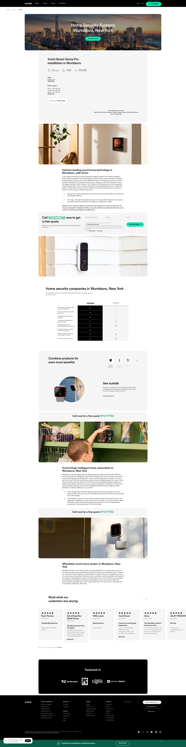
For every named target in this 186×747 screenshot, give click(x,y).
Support (88, 704)
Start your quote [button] (93, 38)
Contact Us (89, 706)
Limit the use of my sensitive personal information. (50, 732)
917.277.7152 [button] (51, 94)
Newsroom (108, 711)
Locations (8, 9)
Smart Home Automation (47, 713)
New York (14, 9)
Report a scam (151, 711)
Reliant (64, 718)
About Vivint (109, 704)
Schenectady (118, 114)
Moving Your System (91, 708)
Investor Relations (110, 720)
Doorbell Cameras (45, 708)
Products (45, 3)
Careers (108, 713)
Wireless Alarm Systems (46, 717)
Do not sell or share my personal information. (33, 732)
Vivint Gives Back (110, 715)
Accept (27, 740)
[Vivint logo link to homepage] (28, 3)
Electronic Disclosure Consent (93, 224)
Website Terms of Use (78, 731)
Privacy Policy (99, 230)
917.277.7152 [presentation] (154, 4)
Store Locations (109, 708)
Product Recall (63, 731)
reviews (52, 647)
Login (138, 3)
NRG (64, 720)
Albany (124, 112)
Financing (65, 706)
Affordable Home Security (47, 715)
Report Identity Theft (151, 706)
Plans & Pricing (62, 3)
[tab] (110, 360)
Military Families (90, 711)
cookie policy (15, 740)
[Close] (6, 740)
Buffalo (104, 112)
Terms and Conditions (47, 731)
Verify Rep (88, 713)
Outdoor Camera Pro (46, 711)
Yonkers (115, 112)
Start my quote (61, 100)
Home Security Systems (46, 704)
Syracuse (119, 112)
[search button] (142, 3)
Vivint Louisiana (66, 713)
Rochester (109, 112)
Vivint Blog (65, 704)
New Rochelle (130, 112)
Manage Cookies (90, 715)
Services (53, 3)
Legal (59, 731)
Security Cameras (45, 706)
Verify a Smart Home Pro (151, 702)
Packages (37, 3)
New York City (98, 112)
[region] (17, 741)
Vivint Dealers (66, 716)
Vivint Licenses (70, 731)
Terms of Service (92, 230)
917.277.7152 (51, 81)
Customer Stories (110, 717)
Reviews (108, 706)
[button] (76, 639)
